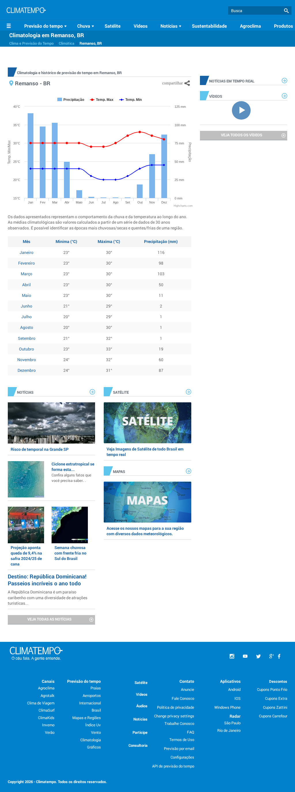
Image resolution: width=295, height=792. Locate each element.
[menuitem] (46, 26)
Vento (96, 732)
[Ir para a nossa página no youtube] (245, 656)
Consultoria (138, 745)
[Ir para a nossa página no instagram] (232, 656)
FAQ (190, 732)
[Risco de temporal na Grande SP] (51, 422)
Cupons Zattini (275, 707)
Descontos (278, 681)
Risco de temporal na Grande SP (40, 449)
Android (234, 689)
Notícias (140, 719)
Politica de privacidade (175, 707)
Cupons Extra (276, 698)
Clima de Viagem (40, 703)
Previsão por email (179, 748)
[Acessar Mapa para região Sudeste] (147, 502)
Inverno (48, 725)
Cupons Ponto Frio (272, 689)
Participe (140, 732)
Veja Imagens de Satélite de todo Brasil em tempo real (145, 451)
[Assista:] (243, 109)
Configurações (182, 757)
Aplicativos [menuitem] (230, 681)
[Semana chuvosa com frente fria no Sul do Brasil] (70, 525)
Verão (49, 732)
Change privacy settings (174, 716)
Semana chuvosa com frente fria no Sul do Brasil (70, 553)
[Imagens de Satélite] (147, 422)
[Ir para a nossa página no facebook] (279, 656)
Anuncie (187, 689)
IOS (238, 698)
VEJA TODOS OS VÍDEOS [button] (241, 135)
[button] (286, 11)
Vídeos (141, 26)
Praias (95, 688)
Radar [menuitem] (235, 716)
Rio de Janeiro (229, 730)
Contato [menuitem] (186, 681)
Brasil (96, 710)
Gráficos (94, 747)
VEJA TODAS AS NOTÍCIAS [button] (49, 619)
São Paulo (232, 723)
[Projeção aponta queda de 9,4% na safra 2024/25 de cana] (26, 525)
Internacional (90, 703)
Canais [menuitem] (48, 681)
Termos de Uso (181, 739)
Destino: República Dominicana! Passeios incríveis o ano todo (47, 580)
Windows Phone (227, 707)
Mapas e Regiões (86, 717)
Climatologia (90, 740)
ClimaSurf (46, 710)
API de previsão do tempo (173, 766)
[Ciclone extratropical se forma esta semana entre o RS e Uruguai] (26, 479)
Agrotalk (47, 695)
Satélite (112, 26)
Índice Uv (93, 725)
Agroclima (250, 26)
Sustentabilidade (209, 26)
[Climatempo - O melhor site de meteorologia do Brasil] (26, 11)
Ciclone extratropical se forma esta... (73, 472)
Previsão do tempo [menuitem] (84, 681)
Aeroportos (92, 695)
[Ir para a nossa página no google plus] (271, 656)
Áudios (142, 706)
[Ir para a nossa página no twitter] (258, 656)
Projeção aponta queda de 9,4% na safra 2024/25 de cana (26, 556)
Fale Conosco (183, 698)
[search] (260, 10)
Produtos (283, 26)
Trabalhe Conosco (179, 723)
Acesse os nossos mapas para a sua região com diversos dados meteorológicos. (145, 530)
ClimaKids (46, 717)
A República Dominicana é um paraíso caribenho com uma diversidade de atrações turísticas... (47, 597)
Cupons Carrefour (273, 716)
